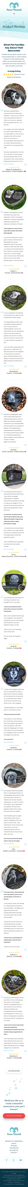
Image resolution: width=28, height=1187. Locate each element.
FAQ (4, 1180)
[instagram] (14, 1160)
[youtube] (21, 1160)
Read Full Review (9, 164)
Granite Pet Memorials (14, 1141)
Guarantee (8, 1180)
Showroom (14, 1148)
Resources (14, 1150)
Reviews (14, 1146)
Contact (14, 1153)
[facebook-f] (7, 1160)
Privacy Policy (17, 1182)
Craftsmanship (15, 1180)
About (14, 1143)
